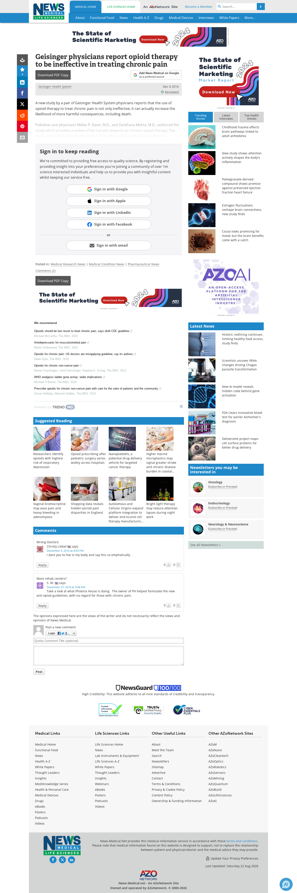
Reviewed (172, 92)
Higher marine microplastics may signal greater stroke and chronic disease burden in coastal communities (161, 465)
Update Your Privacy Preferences (234, 858)
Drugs (39, 801)
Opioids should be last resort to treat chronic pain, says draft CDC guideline (81, 331)
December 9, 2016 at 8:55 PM (65, 551)
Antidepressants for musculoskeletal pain (60, 342)
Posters (40, 812)
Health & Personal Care (52, 789)
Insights (41, 778)
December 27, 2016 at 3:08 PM (66, 587)
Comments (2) (45, 271)
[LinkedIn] (22, 81)
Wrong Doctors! (48, 542)
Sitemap (158, 767)
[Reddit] (22, 115)
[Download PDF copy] (22, 59)
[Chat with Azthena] (286, 884)
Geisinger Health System (54, 86)
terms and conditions (241, 841)
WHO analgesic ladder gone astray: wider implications (68, 377)
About (156, 744)
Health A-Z (42, 761)
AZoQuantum (218, 784)
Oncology (215, 482)
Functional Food (46, 750)
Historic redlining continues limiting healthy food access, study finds (242, 338)
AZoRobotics (217, 767)
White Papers (44, 767)
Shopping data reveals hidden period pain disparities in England (87, 508)
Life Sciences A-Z (107, 761)
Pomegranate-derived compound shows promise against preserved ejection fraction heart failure (241, 185)
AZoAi (213, 801)
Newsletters (160, 761)
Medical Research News (68, 264)
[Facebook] (22, 93)
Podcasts (41, 818)
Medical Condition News (106, 264)
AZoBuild (215, 789)
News (39, 756)
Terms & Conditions (166, 784)
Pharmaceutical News (143, 264)
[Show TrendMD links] (181, 406)
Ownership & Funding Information (177, 801)
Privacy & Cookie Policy (168, 789)
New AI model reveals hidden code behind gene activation (241, 391)
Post (39, 672)
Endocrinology (219, 503)
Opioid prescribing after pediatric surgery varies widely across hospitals (88, 458)
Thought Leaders (47, 773)
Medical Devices (46, 795)
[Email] (22, 137)
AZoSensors (217, 773)
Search (157, 756)
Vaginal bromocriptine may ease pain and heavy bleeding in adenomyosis (49, 510)
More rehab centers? (52, 578)
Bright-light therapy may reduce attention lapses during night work (162, 510)
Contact (157, 778)
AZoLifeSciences (220, 795)
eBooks (40, 806)
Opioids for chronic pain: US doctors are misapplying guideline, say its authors (83, 354)
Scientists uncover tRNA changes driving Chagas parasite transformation (239, 364)
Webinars (102, 784)
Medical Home (85, 7)
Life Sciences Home (121, 7)
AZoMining (216, 778)
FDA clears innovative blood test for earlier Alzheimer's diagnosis (242, 417)
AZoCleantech (219, 756)
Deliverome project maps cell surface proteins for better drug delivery (240, 443)
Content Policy (162, 795)
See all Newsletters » (205, 545)
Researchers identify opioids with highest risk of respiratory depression (48, 460)
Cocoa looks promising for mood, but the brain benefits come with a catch (243, 235)
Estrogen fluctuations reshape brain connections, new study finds (242, 209)
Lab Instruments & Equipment (117, 756)
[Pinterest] (22, 126)
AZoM (213, 744)
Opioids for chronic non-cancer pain (56, 365)
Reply (42, 565)
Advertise (158, 773)
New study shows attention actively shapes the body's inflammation (242, 157)
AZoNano (215, 750)
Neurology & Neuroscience (228, 524)
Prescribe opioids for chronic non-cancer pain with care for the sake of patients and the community (96, 388)
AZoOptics (216, 761)
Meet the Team (163, 750)
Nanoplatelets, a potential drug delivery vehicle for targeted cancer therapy (125, 460)
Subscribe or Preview (222, 487)
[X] (22, 104)
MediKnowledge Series (51, 784)
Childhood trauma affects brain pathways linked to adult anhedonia (240, 131)
